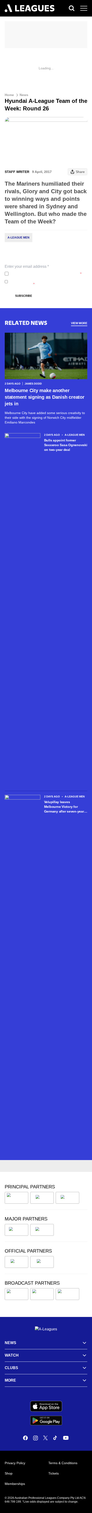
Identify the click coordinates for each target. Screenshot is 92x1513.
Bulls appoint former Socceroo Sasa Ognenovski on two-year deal (65, 445)
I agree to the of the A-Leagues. (45, 274)
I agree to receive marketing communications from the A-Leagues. (47, 281)
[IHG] (42, 1262)
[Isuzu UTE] (16, 1197)
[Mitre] (16, 1262)
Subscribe (23, 296)
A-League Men (18, 237)
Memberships (15, 1484)
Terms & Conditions (62, 1463)
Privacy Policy (41, 274)
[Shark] (67, 1197)
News (24, 95)
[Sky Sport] (67, 1294)
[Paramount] (42, 1294)
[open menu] (83, 8)
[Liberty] (16, 1230)
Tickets (53, 1473)
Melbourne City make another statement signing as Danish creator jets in (44, 397)
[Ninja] (42, 1197)
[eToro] (42, 1230)
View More (79, 323)
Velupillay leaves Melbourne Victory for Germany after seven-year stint (64, 807)
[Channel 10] (16, 1294)
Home (9, 95)
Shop (9, 1473)
